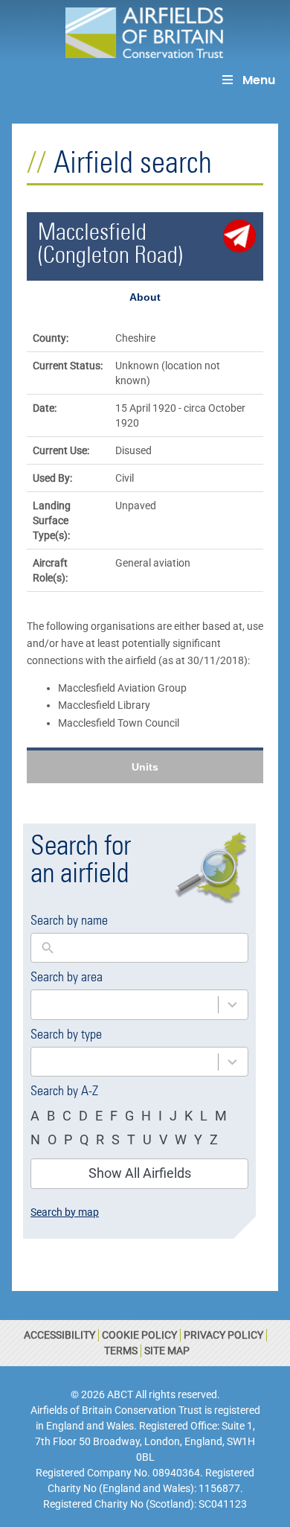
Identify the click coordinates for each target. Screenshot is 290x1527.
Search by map (64, 1212)
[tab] (145, 297)
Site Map (167, 1351)
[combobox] (124, 1004)
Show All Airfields (139, 1173)
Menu (258, 80)
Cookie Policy (139, 1335)
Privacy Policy (223, 1335)
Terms (121, 1351)
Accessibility (59, 1335)
